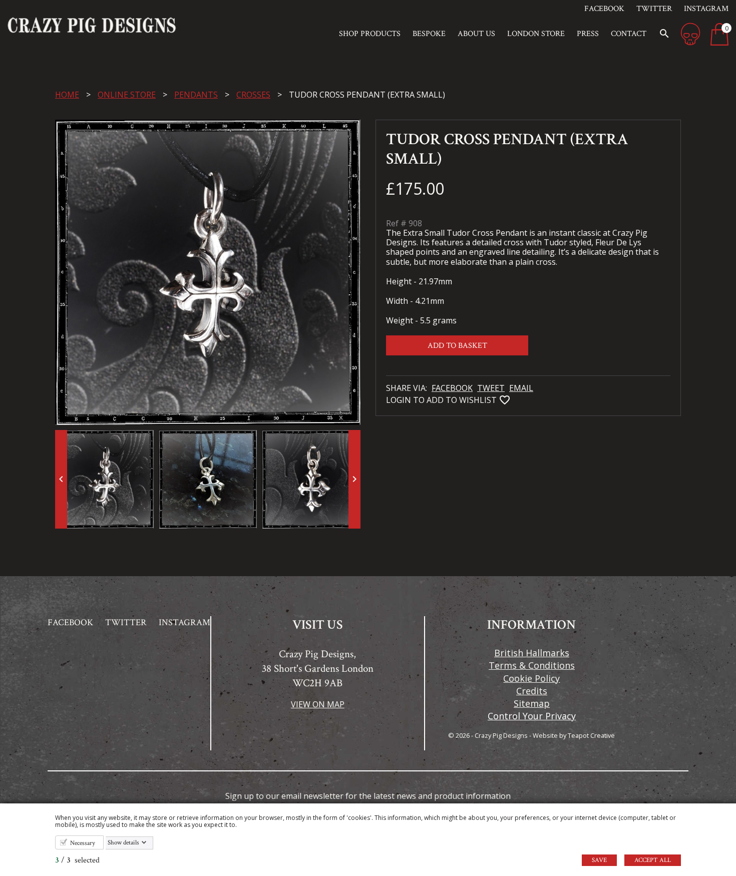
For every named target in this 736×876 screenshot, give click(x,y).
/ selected (77, 860)
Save (599, 860)
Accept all (652, 860)
